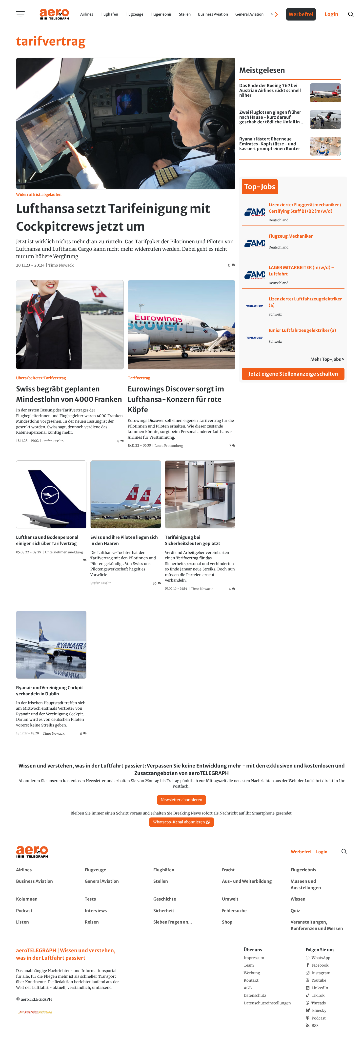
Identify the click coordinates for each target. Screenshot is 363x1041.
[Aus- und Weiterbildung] (250, 884)
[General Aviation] (113, 884)
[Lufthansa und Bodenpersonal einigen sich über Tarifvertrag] (51, 511)
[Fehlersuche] (250, 911)
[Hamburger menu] (20, 14)
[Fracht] (250, 870)
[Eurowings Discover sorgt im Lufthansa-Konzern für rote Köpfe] (181, 364)
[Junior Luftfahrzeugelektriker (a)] (293, 338)
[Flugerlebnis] (319, 870)
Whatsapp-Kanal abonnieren (179, 822)
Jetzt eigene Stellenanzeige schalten (293, 374)
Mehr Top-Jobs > (327, 359)
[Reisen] (113, 925)
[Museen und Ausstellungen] (319, 884)
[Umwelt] (250, 899)
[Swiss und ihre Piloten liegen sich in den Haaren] (125, 523)
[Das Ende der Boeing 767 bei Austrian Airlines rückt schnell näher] (290, 93)
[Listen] (44, 925)
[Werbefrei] (301, 852)
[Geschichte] (181, 899)
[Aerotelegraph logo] (54, 13)
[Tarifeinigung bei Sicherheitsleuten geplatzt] (200, 525)
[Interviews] (113, 911)
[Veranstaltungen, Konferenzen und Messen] (319, 925)
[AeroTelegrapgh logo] (32, 852)
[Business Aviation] (44, 884)
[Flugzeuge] (113, 870)
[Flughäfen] (181, 870)
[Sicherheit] (181, 911)
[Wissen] (319, 899)
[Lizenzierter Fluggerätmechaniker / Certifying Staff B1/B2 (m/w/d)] (293, 212)
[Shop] (250, 925)
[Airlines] (44, 870)
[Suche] (344, 851)
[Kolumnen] (44, 899)
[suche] (351, 14)
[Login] (321, 852)
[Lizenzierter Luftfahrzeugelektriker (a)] (293, 307)
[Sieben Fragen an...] (181, 925)
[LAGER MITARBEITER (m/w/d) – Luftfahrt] (293, 275)
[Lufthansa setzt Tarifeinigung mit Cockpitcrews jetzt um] (125, 163)
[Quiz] (319, 911)
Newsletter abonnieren (181, 799)
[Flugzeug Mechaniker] (293, 244)
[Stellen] (181, 884)
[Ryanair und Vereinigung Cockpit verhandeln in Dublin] (51, 673)
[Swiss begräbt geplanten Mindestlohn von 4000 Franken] (70, 362)
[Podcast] (44, 911)
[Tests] (113, 899)
